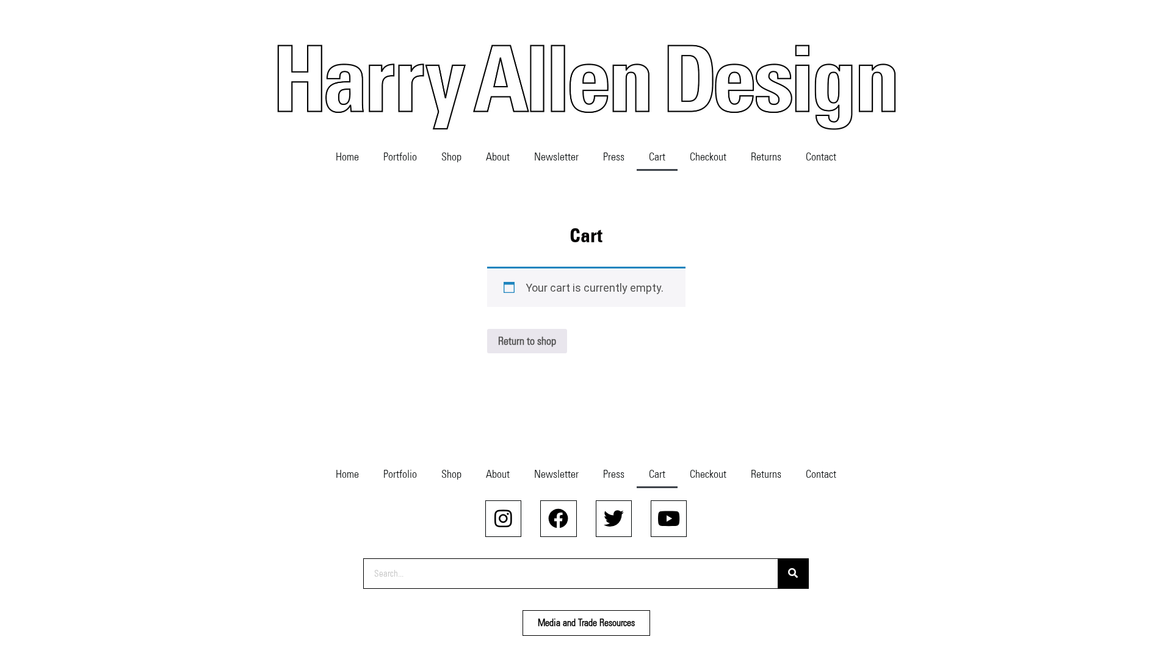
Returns (766, 157)
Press (613, 157)
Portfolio (400, 157)
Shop (451, 157)
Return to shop (527, 341)
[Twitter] (614, 518)
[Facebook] (558, 518)
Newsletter (556, 157)
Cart (657, 157)
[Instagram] (503, 518)
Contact (821, 157)
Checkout (708, 157)
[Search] (793, 573)
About (498, 157)
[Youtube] (669, 518)
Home (347, 157)
